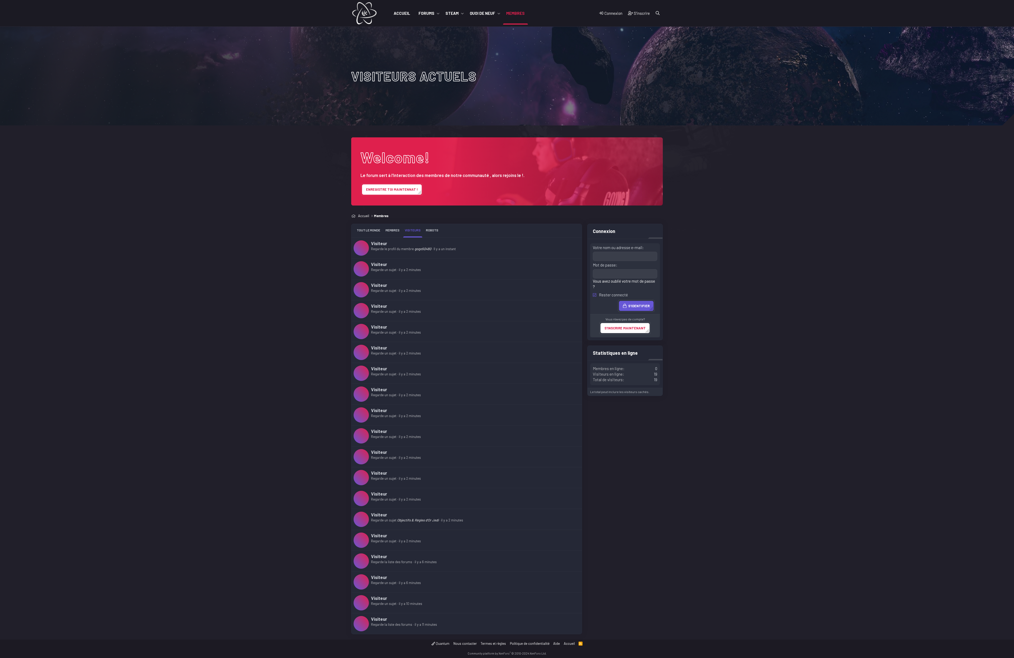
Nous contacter (465, 643)
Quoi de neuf (482, 13)
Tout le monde (368, 230)
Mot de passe (604, 265)
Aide (556, 643)
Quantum (442, 643)
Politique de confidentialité (530, 643)
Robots (432, 230)
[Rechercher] (657, 13)
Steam (452, 13)
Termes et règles (493, 643)
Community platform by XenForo (507, 653)
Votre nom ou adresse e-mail (617, 247)
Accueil (402, 13)
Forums (426, 13)
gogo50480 (423, 249)
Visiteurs (413, 230)
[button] (438, 13)
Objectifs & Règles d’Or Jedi (418, 520)
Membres (515, 13)
